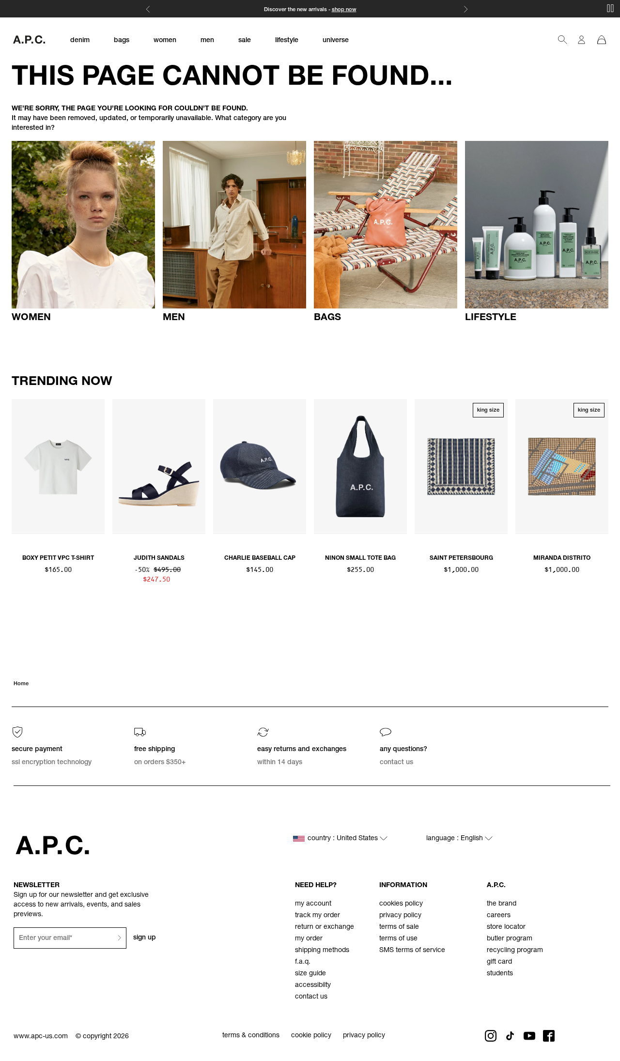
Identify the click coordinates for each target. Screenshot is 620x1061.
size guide (310, 973)
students (500, 973)
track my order (317, 915)
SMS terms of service (412, 950)
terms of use (398, 939)
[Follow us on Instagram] (490, 1036)
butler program (509, 939)
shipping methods (322, 950)
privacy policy (400, 915)
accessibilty (313, 985)
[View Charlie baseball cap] (259, 466)
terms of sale (399, 927)
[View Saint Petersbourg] (461, 466)
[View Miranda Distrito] (561, 466)
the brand (501, 904)
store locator (506, 927)
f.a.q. (302, 962)
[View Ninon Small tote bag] (360, 466)
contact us (311, 997)
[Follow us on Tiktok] (510, 1036)
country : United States (344, 838)
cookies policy (401, 904)
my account (313, 904)
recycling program (515, 950)
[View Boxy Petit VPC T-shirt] (58, 466)
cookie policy (311, 1035)
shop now (344, 10)
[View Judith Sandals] (158, 466)
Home (21, 684)
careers (499, 915)
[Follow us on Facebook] (549, 1036)
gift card (499, 962)
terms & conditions (250, 1035)
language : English (455, 838)
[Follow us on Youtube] (529, 1036)
